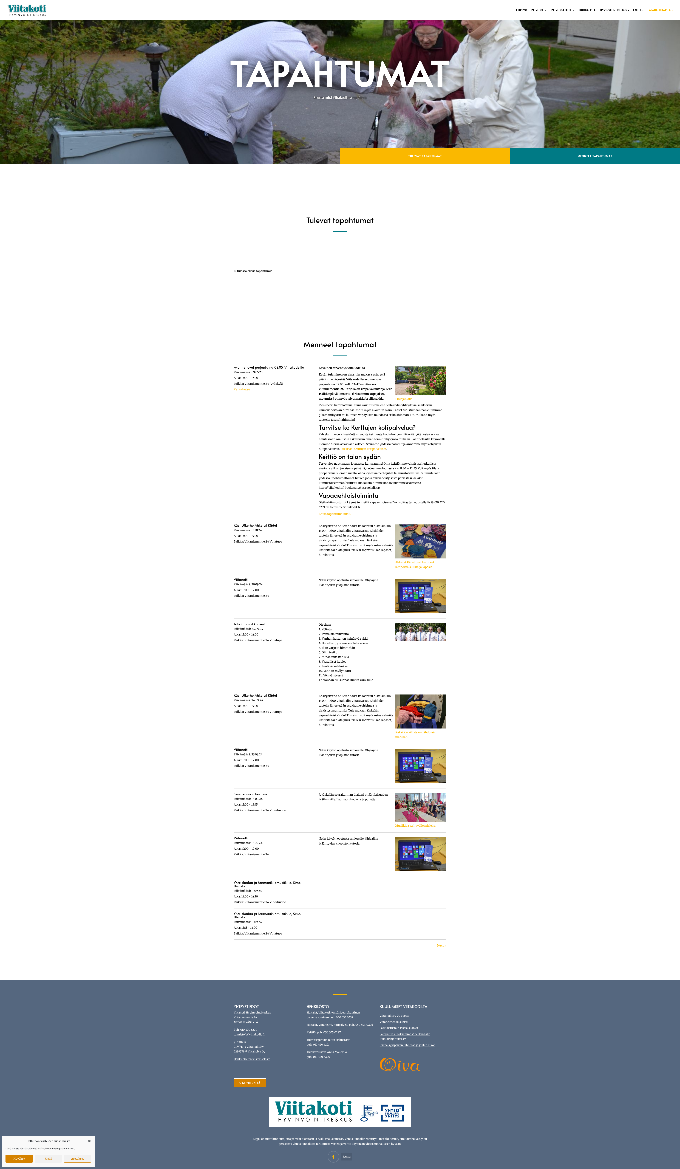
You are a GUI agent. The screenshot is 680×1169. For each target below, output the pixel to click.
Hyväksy (19, 1158)
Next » (441, 945)
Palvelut (537, 10)
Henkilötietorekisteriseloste (252, 1059)
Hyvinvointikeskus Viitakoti (620, 10)
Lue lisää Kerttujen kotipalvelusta (363, 449)
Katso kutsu (242, 389)
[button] (89, 1141)
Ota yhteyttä (250, 1083)
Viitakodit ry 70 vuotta (394, 1015)
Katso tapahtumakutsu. (335, 514)
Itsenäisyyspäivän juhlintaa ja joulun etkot (407, 1045)
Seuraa (346, 1156)
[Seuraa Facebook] (333, 1157)
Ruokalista (587, 10)
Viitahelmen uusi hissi (394, 1022)
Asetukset (77, 1158)
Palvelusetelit (561, 10)
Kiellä (48, 1158)
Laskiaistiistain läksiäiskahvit (399, 1028)
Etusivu (521, 10)
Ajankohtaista (660, 10)
